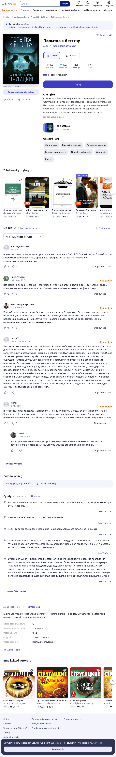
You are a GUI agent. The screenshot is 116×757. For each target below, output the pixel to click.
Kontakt (7, 723)
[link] (53, 246)
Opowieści (101, 152)
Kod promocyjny (9, 10)
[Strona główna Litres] (9, 3)
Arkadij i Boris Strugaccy (14, 703)
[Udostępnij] (111, 35)
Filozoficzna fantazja (81, 152)
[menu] (23, 236)
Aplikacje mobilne (91, 10)
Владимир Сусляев (60, 213)
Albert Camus (31, 213)
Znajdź (65, 3)
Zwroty (6, 732)
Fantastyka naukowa (96, 145)
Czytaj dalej (98, 743)
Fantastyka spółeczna (55, 152)
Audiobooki (51, 10)
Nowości (25, 10)
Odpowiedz (100, 266)
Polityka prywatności (41, 723)
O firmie (7, 719)
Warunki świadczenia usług (44, 719)
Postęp (48, 159)
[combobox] (39, 3)
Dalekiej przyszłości (71, 145)
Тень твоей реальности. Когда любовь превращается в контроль (87, 210)
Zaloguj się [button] (11, 483)
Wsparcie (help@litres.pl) (15, 728)
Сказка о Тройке (78, 700)
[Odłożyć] (20, 180)
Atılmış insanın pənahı (36, 210)
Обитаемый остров (13, 700)
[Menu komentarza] (110, 450)
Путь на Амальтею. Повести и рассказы (52, 700)
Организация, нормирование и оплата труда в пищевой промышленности (13, 210)
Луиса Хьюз (82, 213)
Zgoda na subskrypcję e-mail (45, 728)
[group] (58, 248)
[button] (50, 66)
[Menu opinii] (110, 266)
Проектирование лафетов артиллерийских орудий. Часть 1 (62, 210)
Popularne (38, 10)
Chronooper (51, 145)
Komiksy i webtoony (70, 10)
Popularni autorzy (72, 719)
